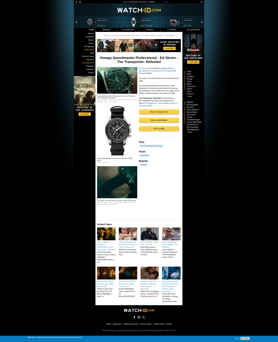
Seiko (189, 74)
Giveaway (90, 59)
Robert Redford (144, 25)
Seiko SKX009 (144, 20)
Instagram (90, 66)
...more (189, 96)
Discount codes (88, 56)
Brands (106, 30)
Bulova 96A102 (188, 20)
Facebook (90, 69)
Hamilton (190, 76)
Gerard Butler (192, 112)
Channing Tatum (188, 25)
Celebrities (128, 30)
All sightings (193, 30)
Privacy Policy (146, 324)
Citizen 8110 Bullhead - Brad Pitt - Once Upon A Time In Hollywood (128, 244)
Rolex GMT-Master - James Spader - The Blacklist (170, 244)
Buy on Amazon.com (159, 112)
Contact (91, 73)
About (108, 324)
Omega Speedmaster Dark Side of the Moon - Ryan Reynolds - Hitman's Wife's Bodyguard (171, 286)
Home (91, 30)
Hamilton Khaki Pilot (102, 20)
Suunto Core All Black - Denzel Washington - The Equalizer (128, 283)
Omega (143, 165)
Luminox (190, 94)
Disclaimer (117, 324)
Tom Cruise (191, 115)
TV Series (171, 30)
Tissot (189, 91)
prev (76, 22)
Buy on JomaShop (159, 120)
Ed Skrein (143, 68)
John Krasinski (192, 127)
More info (79, 337)
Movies (149, 30)
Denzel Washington (194, 122)
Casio (189, 71)
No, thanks (245, 338)
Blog (92, 53)
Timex (189, 81)
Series (91, 43)
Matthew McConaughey (103, 25)
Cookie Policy (159, 324)
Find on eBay (159, 128)
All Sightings (89, 46)
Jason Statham (192, 110)
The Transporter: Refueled (151, 146)
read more (170, 35)
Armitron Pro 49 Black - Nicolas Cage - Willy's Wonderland (106, 283)
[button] (117, 93)
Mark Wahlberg (192, 130)
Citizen (189, 89)
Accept (237, 338)
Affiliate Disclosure (131, 324)
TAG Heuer (191, 86)
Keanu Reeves (192, 125)
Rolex (189, 84)
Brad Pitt (190, 107)
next (202, 22)
